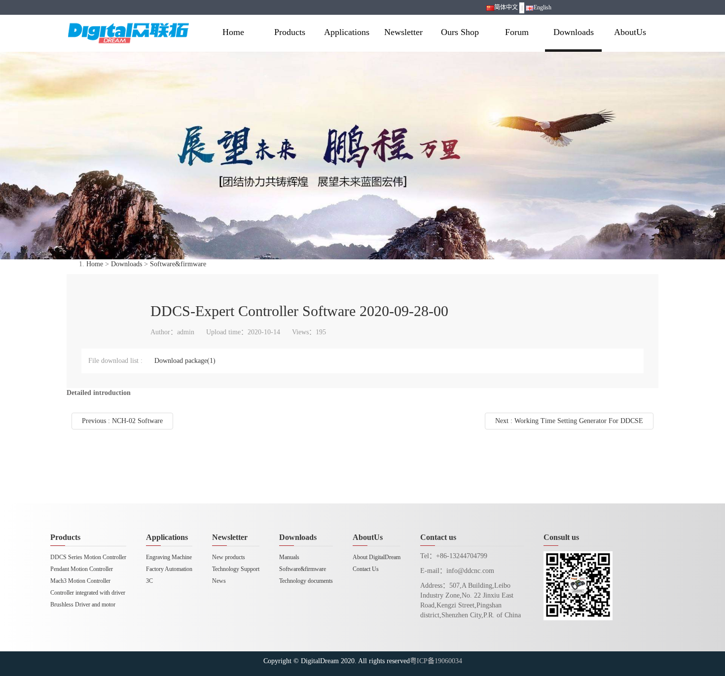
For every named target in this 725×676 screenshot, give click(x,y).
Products (289, 32)
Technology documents (306, 580)
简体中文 (506, 7)
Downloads (573, 32)
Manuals (289, 557)
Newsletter (403, 32)
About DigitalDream (376, 557)
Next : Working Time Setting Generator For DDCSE (569, 421)
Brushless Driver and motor (82, 604)
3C (149, 580)
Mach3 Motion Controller (80, 580)
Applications (346, 32)
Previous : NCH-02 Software (122, 421)
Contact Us (366, 569)
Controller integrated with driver (87, 592)
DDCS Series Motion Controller (88, 557)
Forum (517, 32)
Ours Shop (460, 32)
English (542, 7)
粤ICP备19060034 (436, 661)
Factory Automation (169, 569)
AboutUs (630, 32)
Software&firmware (178, 264)
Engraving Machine (169, 557)
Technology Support (235, 569)
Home (233, 32)
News (219, 580)
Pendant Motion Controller (81, 569)
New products (228, 557)
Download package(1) (185, 360)
